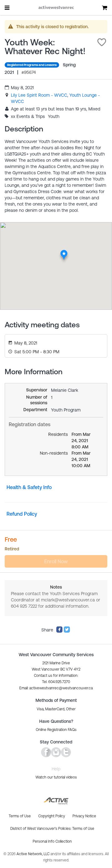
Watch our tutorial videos (56, 777)
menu (7, 7)
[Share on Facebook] (59, 631)
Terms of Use (83, 828)
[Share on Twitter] (67, 631)
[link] (39, 95)
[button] (101, 42)
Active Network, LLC (33, 854)
